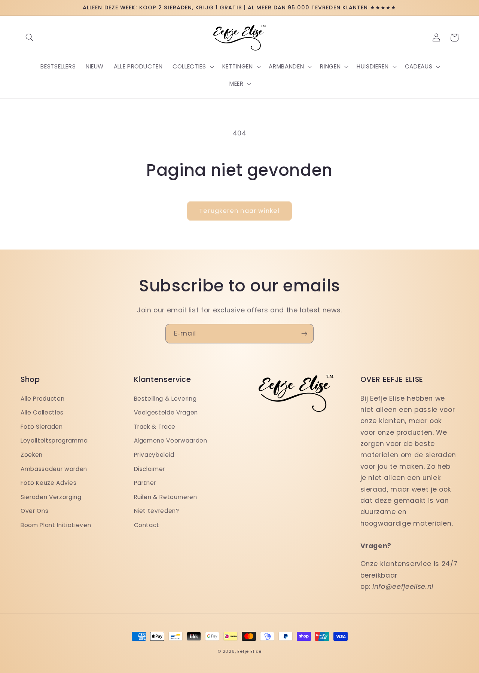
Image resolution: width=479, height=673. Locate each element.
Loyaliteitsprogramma (54, 440)
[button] (30, 37)
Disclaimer (149, 469)
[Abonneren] (304, 333)
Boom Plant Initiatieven (56, 525)
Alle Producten (42, 399)
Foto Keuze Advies (48, 483)
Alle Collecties (42, 412)
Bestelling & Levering (165, 399)
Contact (147, 525)
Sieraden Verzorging (51, 497)
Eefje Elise (249, 651)
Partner (145, 483)
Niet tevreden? (156, 511)
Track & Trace (155, 427)
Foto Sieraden (42, 427)
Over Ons (34, 511)
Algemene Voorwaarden (170, 440)
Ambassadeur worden (54, 469)
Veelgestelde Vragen (166, 412)
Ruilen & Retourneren (165, 497)
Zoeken (32, 455)
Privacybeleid (154, 455)
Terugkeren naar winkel (239, 211)
